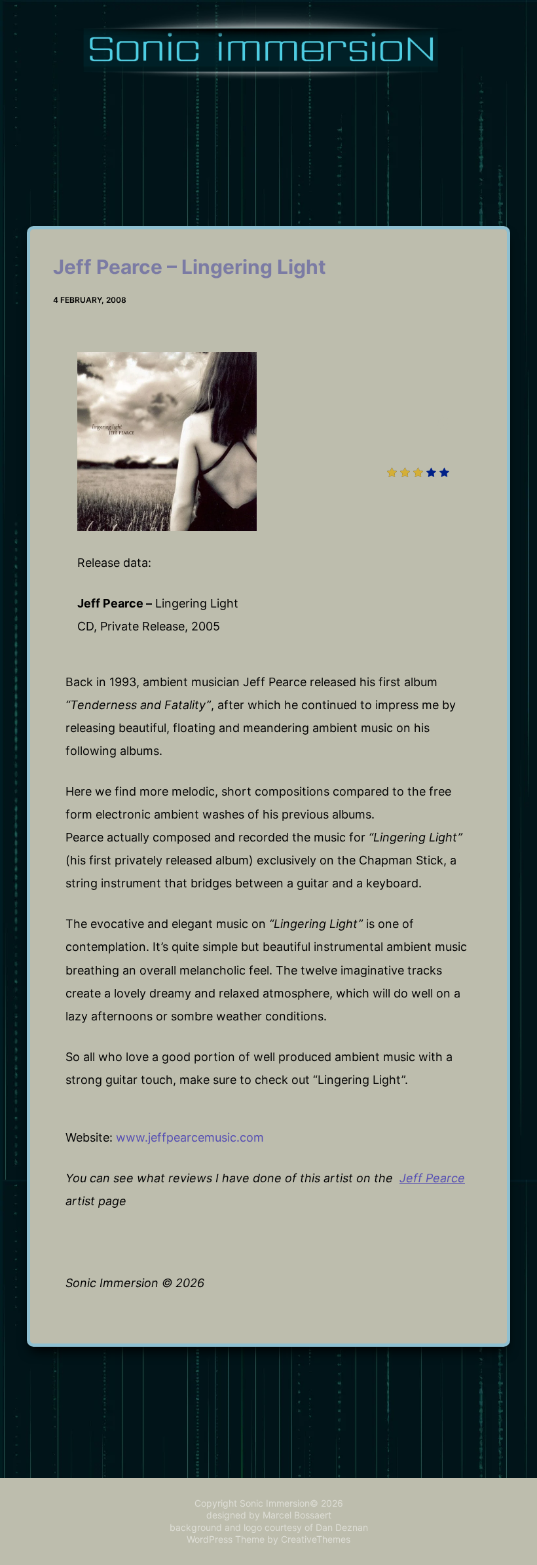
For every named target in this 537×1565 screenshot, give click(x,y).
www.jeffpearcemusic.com (190, 1137)
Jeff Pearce (432, 1178)
